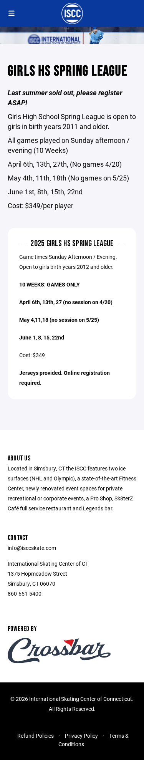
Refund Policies (35, 735)
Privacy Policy (81, 735)
